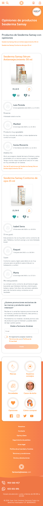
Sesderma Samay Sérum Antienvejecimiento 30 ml (20, 42)
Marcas (13, 374)
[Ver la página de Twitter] (25, 416)
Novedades (13, 393)
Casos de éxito (30, 393)
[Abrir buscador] (7, 3)
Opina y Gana (21, 435)
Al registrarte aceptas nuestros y (20, 339)
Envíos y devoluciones (21, 458)
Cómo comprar (30, 410)
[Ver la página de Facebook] (11, 416)
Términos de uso (15, 339)
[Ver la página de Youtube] (31, 416)
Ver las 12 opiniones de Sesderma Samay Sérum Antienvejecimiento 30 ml (21, 167)
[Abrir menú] (3, 3)
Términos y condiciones (21, 453)
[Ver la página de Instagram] (18, 416)
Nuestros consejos (30, 375)
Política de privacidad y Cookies (21, 449)
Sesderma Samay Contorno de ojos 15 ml (16, 45)
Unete (21, 346)
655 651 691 (13, 489)
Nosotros (21, 426)
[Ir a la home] (21, 468)
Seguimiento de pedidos (21, 440)
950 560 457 (13, 483)
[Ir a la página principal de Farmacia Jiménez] (21, 3)
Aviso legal (21, 444)
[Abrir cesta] (40, 3)
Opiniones (13, 410)
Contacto (21, 431)
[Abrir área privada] (33, 3)
